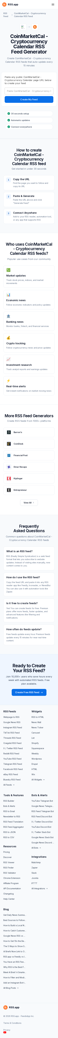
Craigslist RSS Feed (12, 743)
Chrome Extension (11, 878)
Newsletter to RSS (11, 816)
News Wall (36, 722)
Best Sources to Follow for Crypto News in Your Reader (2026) (14, 920)
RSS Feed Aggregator (13, 827)
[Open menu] (53, 4)
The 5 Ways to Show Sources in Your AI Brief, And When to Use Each (14, 946)
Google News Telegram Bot (43, 806)
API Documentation (12, 888)
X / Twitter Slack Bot (41, 832)
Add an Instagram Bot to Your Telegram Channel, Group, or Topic (14, 983)
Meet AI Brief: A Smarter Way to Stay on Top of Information (14, 972)
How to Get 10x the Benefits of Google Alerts (14, 941)
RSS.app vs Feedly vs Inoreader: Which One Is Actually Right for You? (14, 956)
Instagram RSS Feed (12, 727)
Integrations (39, 856)
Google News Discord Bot (43, 842)
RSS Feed (5, 14)
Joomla (35, 878)
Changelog (8, 893)
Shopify (35, 743)
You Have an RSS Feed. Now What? (14, 962)
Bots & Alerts (9, 806)
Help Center (9, 899)
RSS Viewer (8, 862)
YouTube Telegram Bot (42, 801)
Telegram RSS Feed (12, 764)
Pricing (6, 852)
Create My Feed (29, 99)
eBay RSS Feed (10, 774)
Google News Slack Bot (42, 837)
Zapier (35, 867)
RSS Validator (9, 873)
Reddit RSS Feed (11, 753)
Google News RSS (11, 722)
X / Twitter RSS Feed (13, 748)
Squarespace (38, 748)
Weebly (35, 753)
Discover (7, 857)
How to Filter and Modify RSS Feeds (14, 977)
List (33, 738)
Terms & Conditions (12, 1023)
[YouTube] (4, 1032)
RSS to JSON (9, 832)
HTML (34, 769)
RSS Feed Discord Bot (42, 816)
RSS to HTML (38, 717)
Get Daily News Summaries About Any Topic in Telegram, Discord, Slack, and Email (14, 915)
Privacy (6, 1030)
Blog (6, 909)
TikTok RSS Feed (11, 732)
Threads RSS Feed (12, 738)
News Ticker (37, 727)
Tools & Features (13, 795)
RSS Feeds (9, 711)
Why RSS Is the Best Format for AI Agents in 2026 (14, 967)
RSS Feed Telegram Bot (43, 811)
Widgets (37, 711)
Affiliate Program (11, 883)
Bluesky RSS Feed (11, 779)
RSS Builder (8, 801)
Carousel (36, 732)
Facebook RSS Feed (13, 769)
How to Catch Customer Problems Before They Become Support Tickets (14, 930)
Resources (9, 846)
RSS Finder (8, 867)
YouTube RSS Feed (12, 759)
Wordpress (37, 759)
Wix (33, 774)
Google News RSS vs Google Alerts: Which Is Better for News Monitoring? (14, 936)
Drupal (35, 764)
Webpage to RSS (11, 717)
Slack (34, 873)
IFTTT (34, 883)
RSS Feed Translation (13, 822)
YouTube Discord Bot (41, 827)
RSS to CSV (8, 837)
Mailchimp (36, 862)
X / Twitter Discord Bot (42, 822)
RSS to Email (9, 811)
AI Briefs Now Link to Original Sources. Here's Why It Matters (14, 951)
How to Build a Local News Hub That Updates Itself (14, 925)
